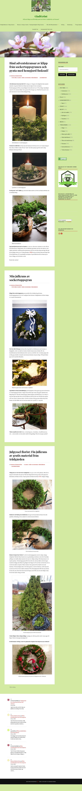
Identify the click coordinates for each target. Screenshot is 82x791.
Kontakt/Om (35, 29)
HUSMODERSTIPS (64, 100)
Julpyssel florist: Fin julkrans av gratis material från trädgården (28, 455)
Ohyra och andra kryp (66, 140)
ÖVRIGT (62, 106)
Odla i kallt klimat (65, 137)
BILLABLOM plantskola (52, 24)
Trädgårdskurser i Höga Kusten (7, 24)
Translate (69, 221)
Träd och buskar (26, 77)
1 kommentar (43, 77)
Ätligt (62, 128)
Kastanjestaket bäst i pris (46, 29)
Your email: (61, 66)
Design (63, 131)
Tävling (62, 24)
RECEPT (62, 109)
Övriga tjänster (78, 24)
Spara (62, 103)
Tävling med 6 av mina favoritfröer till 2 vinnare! (18, 702)
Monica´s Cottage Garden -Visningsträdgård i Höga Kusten (30, 24)
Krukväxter (64, 91)
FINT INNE (14, 77)
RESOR (61, 122)
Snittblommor (64, 94)
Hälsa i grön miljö (65, 134)
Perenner (63, 143)
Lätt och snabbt (65, 112)
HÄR (31, 252)
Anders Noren (52, 781)
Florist (19, 77)
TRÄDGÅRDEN (34, 77)
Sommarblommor (65, 146)
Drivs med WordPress (31, 781)
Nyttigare (63, 115)
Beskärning (69, 24)
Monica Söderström (16, 75)
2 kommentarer (15, 466)
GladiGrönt (41, 16)
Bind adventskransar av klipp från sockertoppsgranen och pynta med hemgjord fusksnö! (28, 66)
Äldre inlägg (12, 687)
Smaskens (63, 118)
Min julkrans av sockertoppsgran (20, 278)
